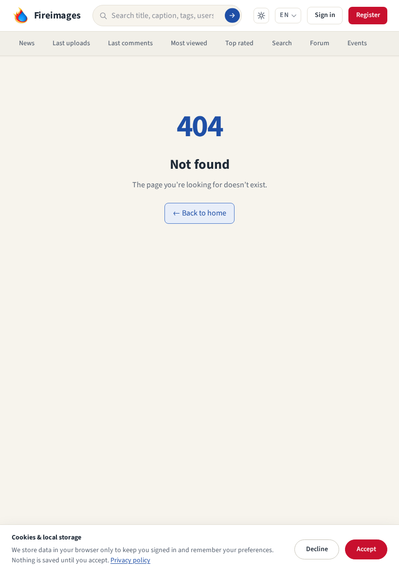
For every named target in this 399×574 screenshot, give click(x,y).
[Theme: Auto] (261, 15)
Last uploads (71, 43)
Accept (366, 549)
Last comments (130, 43)
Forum (319, 43)
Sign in (325, 15)
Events (357, 43)
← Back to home (199, 213)
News (27, 43)
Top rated (239, 43)
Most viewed (189, 43)
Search (282, 43)
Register (368, 15)
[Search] (232, 15)
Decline (317, 549)
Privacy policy (130, 560)
